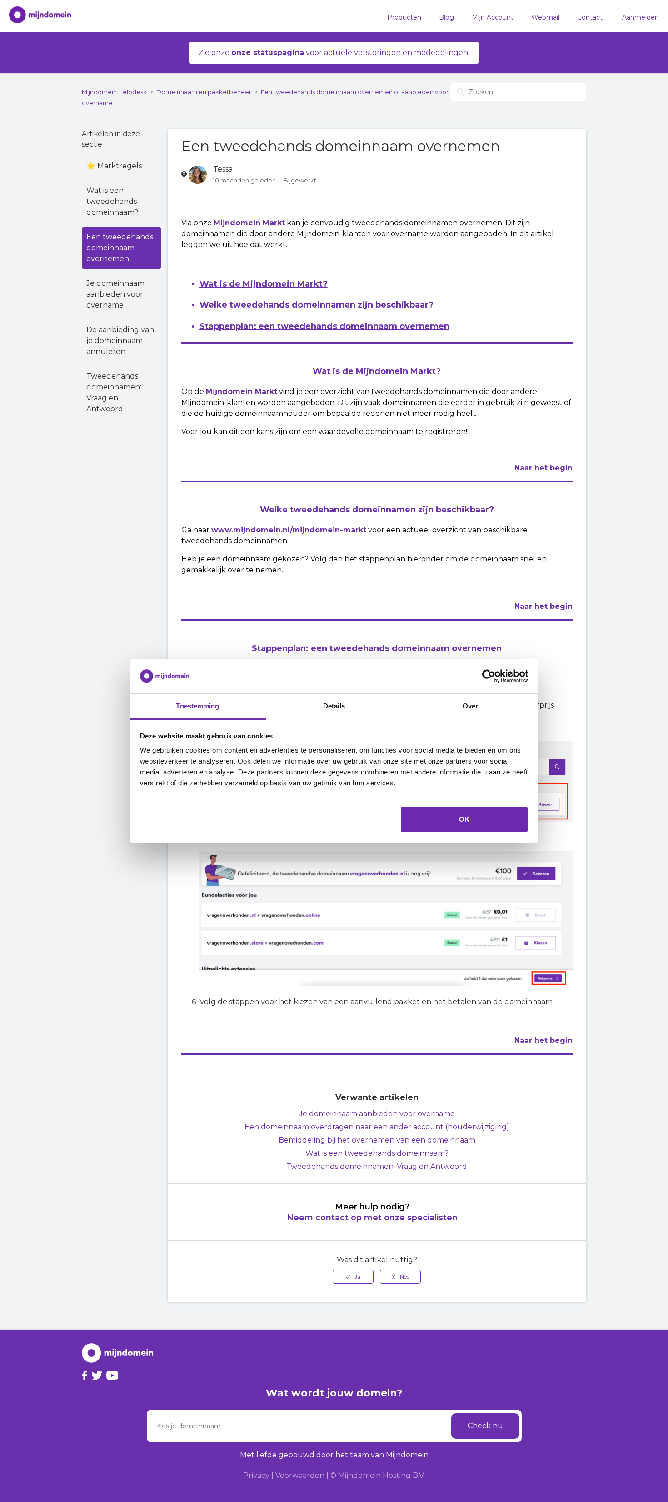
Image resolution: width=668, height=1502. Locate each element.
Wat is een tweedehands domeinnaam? (112, 201)
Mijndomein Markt (249, 222)
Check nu (485, 1425)
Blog (446, 17)
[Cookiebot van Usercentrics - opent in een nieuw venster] (488, 676)
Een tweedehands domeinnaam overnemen (119, 248)
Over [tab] (470, 706)
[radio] (353, 1277)
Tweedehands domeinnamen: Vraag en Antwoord (113, 392)
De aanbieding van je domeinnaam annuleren (120, 340)
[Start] (35, 16)
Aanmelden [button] (640, 17)
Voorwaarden (299, 1475)
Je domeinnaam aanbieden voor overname (115, 294)
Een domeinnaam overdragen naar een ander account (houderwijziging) (376, 1127)
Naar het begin (543, 468)
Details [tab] (334, 706)
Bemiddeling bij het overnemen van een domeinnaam (377, 1140)
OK (464, 819)
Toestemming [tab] (197, 706)
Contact (590, 17)
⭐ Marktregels (114, 166)
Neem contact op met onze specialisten (372, 1218)
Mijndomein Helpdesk (114, 92)
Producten (404, 17)
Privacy (256, 1475)
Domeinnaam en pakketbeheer (203, 92)
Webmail (545, 17)
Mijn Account (492, 17)
